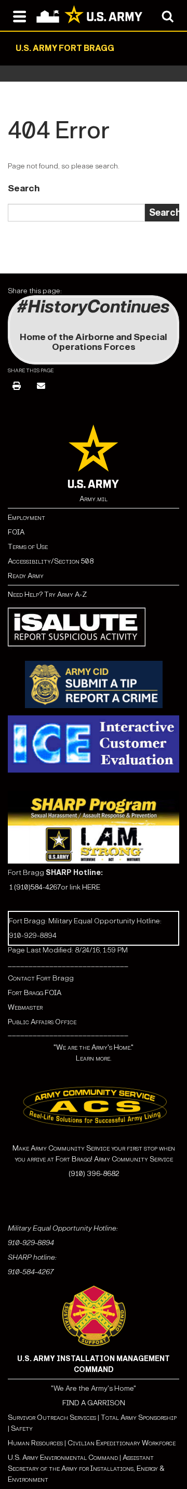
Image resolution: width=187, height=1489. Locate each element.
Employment (26, 517)
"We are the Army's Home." (93, 1047)
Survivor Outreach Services (52, 1417)
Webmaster (25, 1007)
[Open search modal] (167, 15)
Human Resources (35, 1443)
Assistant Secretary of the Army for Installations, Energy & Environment (86, 1468)
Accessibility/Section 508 (51, 561)
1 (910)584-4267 (35, 887)
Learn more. (94, 1058)
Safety (22, 1428)
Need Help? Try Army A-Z (47, 594)
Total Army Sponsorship (139, 1417)
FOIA (16, 532)
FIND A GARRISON (93, 1403)
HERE (91, 887)
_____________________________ (68, 963)
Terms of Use (28, 546)
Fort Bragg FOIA (34, 992)
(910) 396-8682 (94, 1173)
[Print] (16, 386)
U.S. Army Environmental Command (63, 1457)
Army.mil (93, 498)
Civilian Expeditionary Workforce (122, 1443)
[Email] (41, 386)
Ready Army (26, 575)
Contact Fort (30, 978)
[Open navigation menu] (19, 15)
